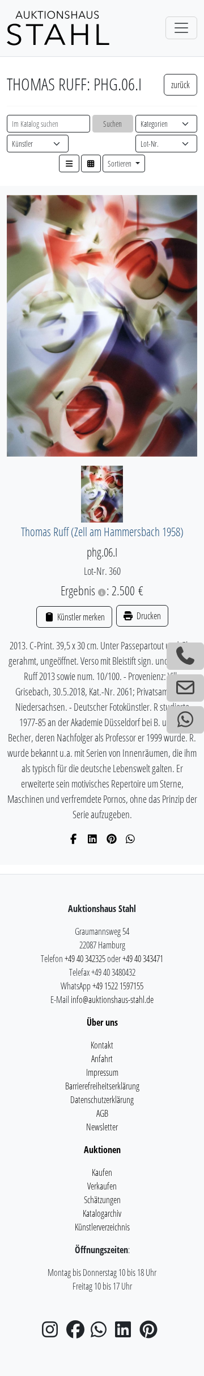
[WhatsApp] (130, 839)
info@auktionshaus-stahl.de (112, 999)
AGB (102, 1113)
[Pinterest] (111, 839)
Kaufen (102, 1172)
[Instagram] (53, 1333)
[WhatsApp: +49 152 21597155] (185, 719)
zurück (180, 84)
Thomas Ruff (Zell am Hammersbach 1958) (102, 531)
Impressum (102, 1072)
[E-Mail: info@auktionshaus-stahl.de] (185, 688)
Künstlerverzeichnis (102, 1227)
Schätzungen (102, 1199)
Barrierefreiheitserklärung (102, 1086)
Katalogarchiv (102, 1213)
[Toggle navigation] (181, 27)
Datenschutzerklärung (102, 1099)
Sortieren (120, 163)
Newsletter (102, 1127)
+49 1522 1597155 (117, 986)
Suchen (112, 123)
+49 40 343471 (142, 958)
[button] (69, 163)
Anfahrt (102, 1058)
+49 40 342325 (85, 958)
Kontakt (102, 1045)
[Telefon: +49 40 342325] (185, 656)
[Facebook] (73, 839)
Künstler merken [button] (80, 617)
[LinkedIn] (92, 839)
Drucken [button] (148, 616)
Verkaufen (102, 1186)
